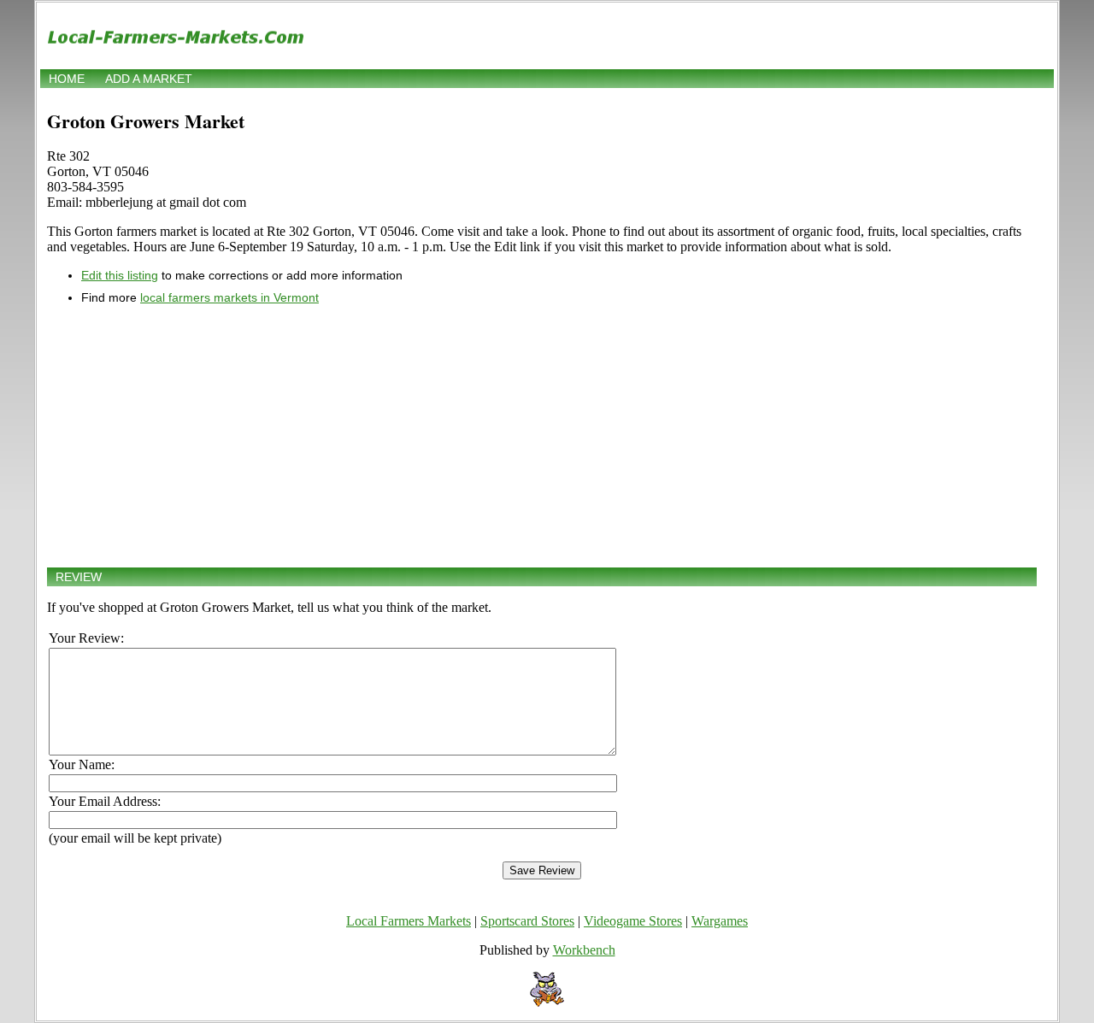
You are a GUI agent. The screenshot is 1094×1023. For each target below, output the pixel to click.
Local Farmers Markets (408, 921)
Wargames (719, 921)
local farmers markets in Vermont (229, 297)
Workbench (584, 950)
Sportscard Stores (527, 921)
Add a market (148, 78)
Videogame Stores (633, 921)
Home (67, 78)
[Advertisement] (542, 436)
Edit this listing (119, 275)
